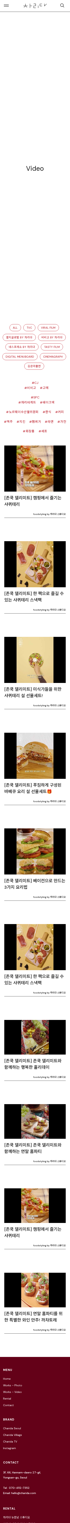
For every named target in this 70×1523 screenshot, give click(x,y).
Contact (8, 1405)
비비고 (31, 388)
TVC (29, 327)
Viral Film (48, 327)
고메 (46, 388)
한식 (48, 412)
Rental (7, 1398)
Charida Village (12, 1435)
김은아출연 (34, 366)
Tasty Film (52, 347)
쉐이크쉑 (48, 402)
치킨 (22, 422)
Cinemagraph (53, 356)
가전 (63, 422)
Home (7, 1378)
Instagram (9, 1448)
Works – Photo (12, 1385)
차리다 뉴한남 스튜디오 (16, 1517)
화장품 (30, 431)
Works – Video (12, 1392)
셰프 (44, 431)
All (15, 327)
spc (36, 397)
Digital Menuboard (20, 356)
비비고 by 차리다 (52, 337)
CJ (36, 383)
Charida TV (10, 1441)
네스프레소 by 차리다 (22, 347)
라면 (50, 422)
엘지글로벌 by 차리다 (19, 337)
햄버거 (36, 422)
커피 (61, 412)
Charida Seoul (12, 1428)
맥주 (10, 422)
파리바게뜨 (28, 402)
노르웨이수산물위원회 (24, 412)
